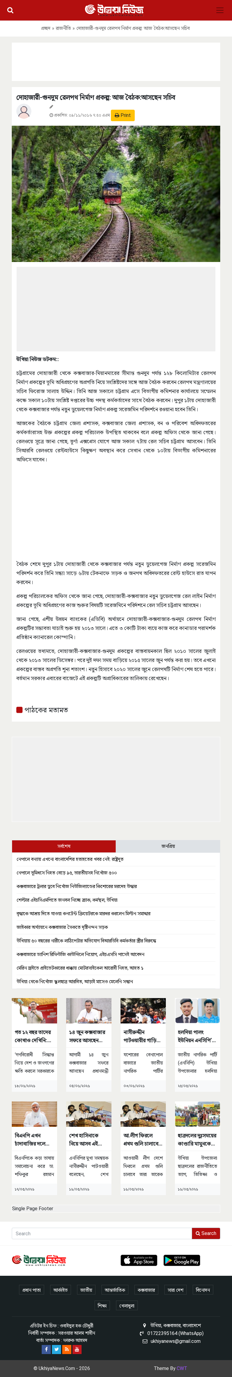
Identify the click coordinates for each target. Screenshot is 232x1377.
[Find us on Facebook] (46, 1349)
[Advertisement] (116, 61)
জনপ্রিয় (168, 846)
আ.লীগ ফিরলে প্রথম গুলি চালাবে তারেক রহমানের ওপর (141, 1140)
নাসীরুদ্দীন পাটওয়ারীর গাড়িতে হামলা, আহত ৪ (143, 1036)
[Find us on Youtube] (77, 1349)
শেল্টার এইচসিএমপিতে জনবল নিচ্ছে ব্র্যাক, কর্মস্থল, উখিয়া (67, 900)
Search (208, 1233)
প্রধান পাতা (31, 1290)
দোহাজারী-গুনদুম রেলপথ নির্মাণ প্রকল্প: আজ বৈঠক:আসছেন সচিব (95, 97)
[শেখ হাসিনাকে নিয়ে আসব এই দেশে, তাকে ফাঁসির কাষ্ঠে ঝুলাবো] (88, 1114)
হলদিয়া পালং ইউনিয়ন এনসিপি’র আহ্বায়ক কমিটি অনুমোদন (196, 1036)
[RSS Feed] (66, 1349)
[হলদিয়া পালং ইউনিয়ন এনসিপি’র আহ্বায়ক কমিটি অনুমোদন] (197, 1010)
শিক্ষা (102, 1306)
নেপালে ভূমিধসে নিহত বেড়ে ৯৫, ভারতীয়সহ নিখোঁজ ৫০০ (67, 873)
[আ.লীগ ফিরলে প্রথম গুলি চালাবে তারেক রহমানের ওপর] (143, 1114)
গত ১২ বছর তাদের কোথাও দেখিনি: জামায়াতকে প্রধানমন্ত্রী (33, 1036)
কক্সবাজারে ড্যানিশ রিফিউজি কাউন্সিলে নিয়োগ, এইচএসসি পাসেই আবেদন (80, 954)
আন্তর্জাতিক (115, 1290)
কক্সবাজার (146, 1290)
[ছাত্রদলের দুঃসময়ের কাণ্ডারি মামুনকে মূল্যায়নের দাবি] (197, 1114)
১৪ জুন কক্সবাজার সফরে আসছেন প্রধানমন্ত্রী (87, 1036)
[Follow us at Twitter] (56, 1349)
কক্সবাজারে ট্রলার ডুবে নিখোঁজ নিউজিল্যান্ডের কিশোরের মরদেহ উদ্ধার (77, 886)
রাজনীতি (63, 28)
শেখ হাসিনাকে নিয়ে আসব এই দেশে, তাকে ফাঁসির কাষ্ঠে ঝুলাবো (88, 1140)
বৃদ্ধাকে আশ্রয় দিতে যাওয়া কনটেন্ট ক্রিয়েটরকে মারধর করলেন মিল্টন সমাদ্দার (83, 913)
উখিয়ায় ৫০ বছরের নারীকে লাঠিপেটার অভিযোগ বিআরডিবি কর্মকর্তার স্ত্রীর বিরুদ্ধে (86, 941)
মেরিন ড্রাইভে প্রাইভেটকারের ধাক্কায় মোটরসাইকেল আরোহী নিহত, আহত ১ (80, 968)
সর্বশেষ (63, 846)
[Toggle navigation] (220, 10)
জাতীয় (86, 1290)
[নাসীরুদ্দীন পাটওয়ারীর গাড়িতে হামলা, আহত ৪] (143, 1010)
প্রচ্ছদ (45, 28)
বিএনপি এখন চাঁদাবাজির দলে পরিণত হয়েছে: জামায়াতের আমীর (33, 1140)
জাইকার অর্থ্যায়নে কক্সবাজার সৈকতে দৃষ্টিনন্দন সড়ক (62, 927)
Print (125, 115)
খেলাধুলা (126, 1306)
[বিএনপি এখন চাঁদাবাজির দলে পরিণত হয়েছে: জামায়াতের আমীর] (34, 1114)
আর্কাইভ (60, 1290)
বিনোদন (203, 1290)
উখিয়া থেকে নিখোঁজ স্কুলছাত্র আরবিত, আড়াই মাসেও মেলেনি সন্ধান (75, 981)
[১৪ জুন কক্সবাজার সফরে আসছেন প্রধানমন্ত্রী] (88, 1010)
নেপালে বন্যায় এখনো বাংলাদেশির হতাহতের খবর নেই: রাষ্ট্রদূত (70, 859)
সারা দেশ (175, 1290)
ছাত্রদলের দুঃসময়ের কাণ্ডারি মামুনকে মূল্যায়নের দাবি (197, 1140)
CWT (182, 1368)
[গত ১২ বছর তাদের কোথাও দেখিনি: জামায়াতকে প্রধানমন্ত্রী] (34, 1010)
